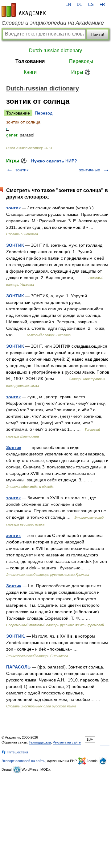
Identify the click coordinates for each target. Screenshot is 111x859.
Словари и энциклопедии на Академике (53, 23)
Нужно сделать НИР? (54, 160)
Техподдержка (40, 742)
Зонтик (13, 447)
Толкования (30, 61)
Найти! (97, 34)
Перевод (43, 113)
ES (91, 4)
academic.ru (24, 10)
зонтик (21, 169)
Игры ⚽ (81, 72)
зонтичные (89, 169)
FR (102, 4)
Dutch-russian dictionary (55, 50)
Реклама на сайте (67, 742)
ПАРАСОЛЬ (18, 666)
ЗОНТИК (15, 245)
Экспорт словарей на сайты (23, 761)
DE (79, 4)
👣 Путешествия (15, 752)
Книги (30, 72)
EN (68, 4)
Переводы (81, 61)
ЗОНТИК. (15, 636)
